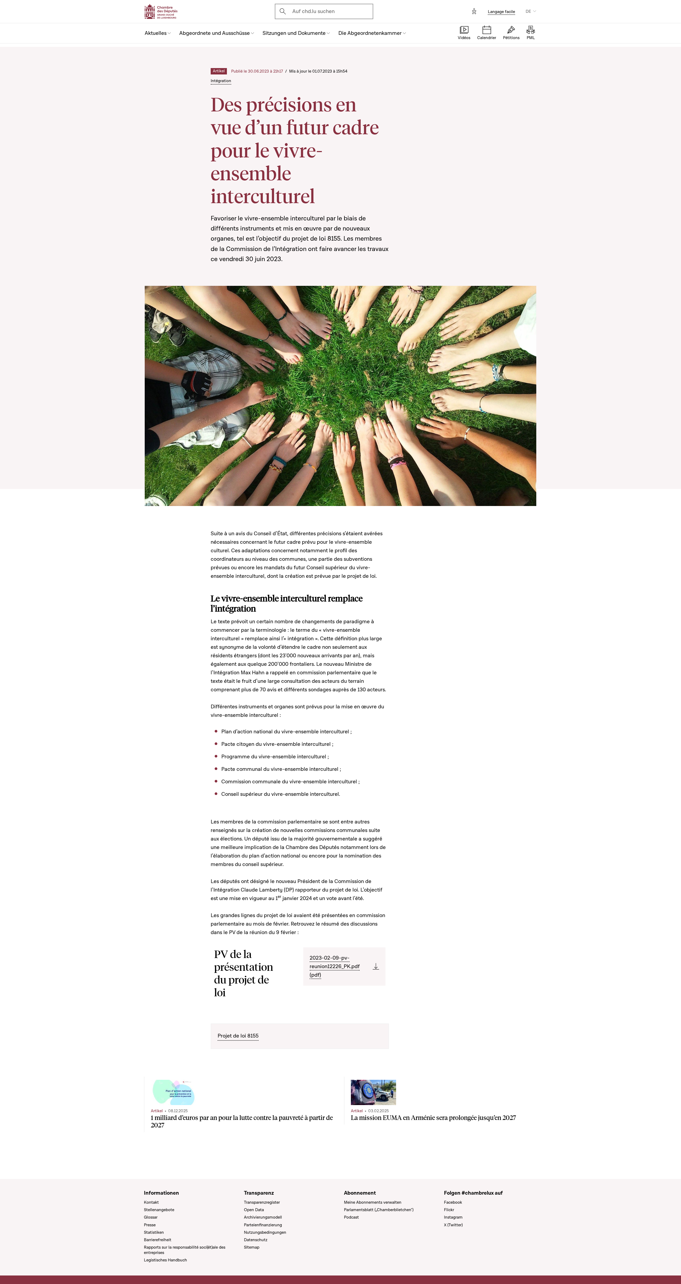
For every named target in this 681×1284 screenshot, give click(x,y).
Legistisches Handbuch (165, 1260)
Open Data (254, 1209)
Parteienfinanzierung (263, 1225)
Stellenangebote (159, 1209)
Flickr (449, 1209)
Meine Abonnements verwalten (372, 1202)
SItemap (251, 1247)
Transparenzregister (262, 1202)
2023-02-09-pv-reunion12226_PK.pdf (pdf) (335, 966)
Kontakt (151, 1202)
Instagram (453, 1217)
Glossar (150, 1217)
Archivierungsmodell (263, 1217)
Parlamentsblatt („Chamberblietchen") (378, 1209)
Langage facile (501, 11)
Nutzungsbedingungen (265, 1232)
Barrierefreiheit (157, 1240)
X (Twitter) (453, 1225)
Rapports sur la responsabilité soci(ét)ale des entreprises (184, 1250)
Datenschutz (255, 1240)
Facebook (453, 1202)
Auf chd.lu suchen (313, 11)
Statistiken (154, 1232)
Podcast (351, 1217)
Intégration (221, 80)
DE (528, 11)
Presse (150, 1225)
